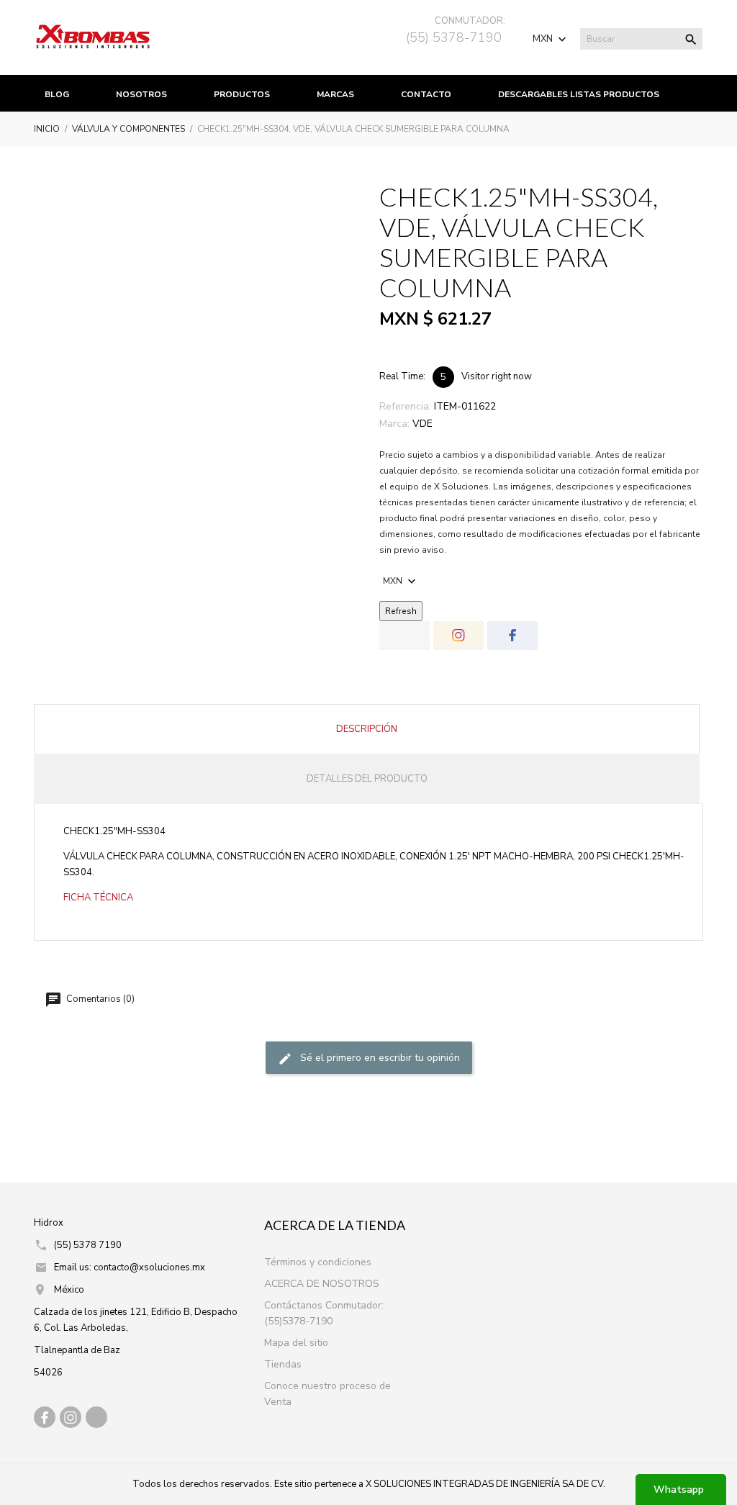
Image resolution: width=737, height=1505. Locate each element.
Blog (57, 94)
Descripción (366, 729)
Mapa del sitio (296, 1343)
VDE (422, 423)
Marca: (394, 423)
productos (242, 94)
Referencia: (405, 406)
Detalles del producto (367, 778)
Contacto (426, 94)
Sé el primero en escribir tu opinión (378, 1058)
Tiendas (283, 1364)
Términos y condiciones (317, 1262)
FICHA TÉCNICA (98, 897)
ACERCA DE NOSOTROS (321, 1284)
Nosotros (141, 94)
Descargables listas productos (578, 94)
